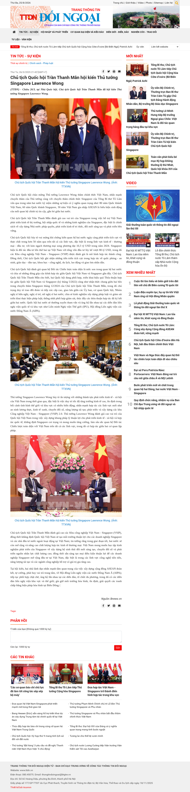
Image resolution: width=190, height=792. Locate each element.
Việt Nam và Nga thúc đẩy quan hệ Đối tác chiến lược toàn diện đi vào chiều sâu (156, 359)
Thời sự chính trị (18, 63)
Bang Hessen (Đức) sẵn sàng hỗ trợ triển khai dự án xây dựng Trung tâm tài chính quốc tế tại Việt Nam (37, 716)
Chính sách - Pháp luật (41, 63)
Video (141, 2)
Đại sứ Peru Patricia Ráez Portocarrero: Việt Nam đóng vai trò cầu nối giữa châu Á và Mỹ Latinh (155, 374)
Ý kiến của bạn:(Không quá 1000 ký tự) (30, 629)
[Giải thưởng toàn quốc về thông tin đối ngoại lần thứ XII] (153, 206)
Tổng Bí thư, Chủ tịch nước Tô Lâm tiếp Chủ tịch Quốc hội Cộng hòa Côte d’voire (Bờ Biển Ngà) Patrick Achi (152, 72)
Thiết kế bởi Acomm (20, 787)
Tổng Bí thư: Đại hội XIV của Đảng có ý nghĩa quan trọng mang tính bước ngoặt (93, 728)
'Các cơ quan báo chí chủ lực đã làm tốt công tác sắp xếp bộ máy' (27, 691)
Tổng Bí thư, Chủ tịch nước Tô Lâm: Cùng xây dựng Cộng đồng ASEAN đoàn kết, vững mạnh (154, 329)
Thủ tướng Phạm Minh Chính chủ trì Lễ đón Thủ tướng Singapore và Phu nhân (95, 705)
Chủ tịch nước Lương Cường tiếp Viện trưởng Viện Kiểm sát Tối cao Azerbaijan (96, 747)
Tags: (13, 611)
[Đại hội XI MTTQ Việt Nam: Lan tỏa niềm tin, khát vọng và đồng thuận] (138, 240)
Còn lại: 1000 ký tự (20, 646)
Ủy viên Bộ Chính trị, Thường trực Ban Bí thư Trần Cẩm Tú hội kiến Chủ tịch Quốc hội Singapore (152, 141)
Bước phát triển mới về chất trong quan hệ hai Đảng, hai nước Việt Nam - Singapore (156, 389)
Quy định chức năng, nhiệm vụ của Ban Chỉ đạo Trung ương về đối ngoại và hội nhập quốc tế (156, 404)
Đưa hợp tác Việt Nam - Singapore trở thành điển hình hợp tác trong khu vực (103, 691)
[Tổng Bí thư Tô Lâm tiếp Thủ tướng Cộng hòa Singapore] (66, 674)
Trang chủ (118, 2)
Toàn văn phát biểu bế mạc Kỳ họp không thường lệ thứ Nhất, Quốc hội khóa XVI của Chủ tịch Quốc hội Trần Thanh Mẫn (151, 164)
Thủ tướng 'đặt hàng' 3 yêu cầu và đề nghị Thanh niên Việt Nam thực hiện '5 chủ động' (37, 747)
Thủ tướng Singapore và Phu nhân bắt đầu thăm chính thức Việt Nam (95, 715)
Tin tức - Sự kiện (25, 56)
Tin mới (15, 47)
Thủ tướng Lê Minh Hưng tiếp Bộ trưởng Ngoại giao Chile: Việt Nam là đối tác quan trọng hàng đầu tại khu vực (151, 118)
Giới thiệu (131, 2)
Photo (149, 2)
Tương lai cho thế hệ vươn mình (86, 736)
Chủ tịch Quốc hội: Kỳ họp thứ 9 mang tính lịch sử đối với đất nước (38, 738)
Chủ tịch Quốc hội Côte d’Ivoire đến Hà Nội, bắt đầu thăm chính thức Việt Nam (156, 344)
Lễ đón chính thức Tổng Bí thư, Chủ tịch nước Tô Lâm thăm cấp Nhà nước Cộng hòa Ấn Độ (167, 258)
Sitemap (158, 2)
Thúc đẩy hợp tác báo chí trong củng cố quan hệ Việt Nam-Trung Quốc (37, 728)
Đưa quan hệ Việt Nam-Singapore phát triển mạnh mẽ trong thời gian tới (34, 705)
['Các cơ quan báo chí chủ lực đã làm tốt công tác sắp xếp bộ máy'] (27, 674)
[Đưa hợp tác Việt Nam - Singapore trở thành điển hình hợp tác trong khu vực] (105, 674)
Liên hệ (168, 2)
